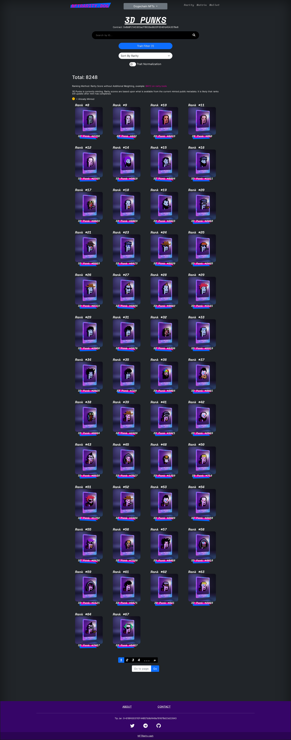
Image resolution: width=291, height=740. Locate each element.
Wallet (214, 5)
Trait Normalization (149, 64)
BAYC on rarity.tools (156, 86)
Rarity (189, 5)
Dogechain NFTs (144, 6)
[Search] (194, 35)
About (127, 706)
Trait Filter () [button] (145, 46)
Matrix (202, 5)
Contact (164, 706)
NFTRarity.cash (145, 735)
